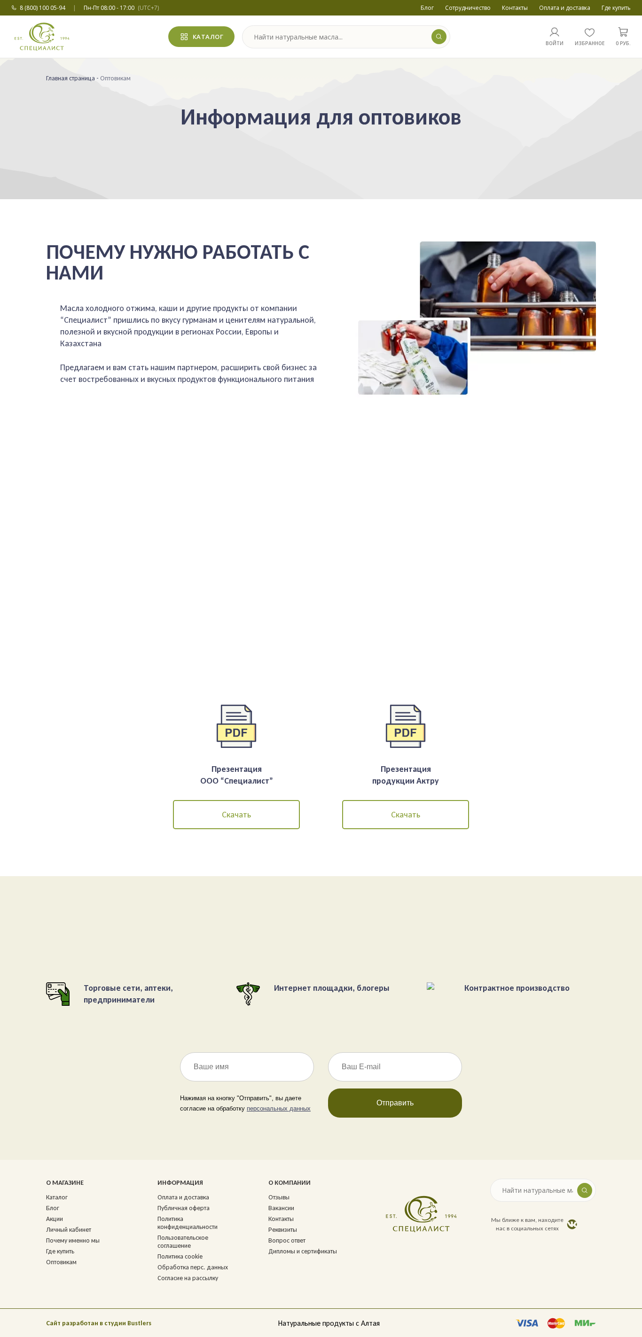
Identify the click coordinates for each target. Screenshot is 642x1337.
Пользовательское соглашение (182, 1242)
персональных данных (279, 1108)
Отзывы (279, 1197)
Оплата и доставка (564, 8)
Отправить (395, 1103)
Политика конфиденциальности (187, 1223)
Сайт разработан (72, 1323)
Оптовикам (61, 1262)
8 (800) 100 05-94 (42, 8)
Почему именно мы (73, 1240)
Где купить (616, 8)
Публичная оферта (183, 1208)
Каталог (208, 36)
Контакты (515, 8)
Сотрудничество (468, 8)
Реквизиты (282, 1230)
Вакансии (281, 1208)
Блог (427, 8)
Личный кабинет (68, 1230)
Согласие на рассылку (187, 1278)
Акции (54, 1219)
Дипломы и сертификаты (302, 1251)
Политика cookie (180, 1256)
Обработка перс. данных (192, 1267)
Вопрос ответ (286, 1240)
